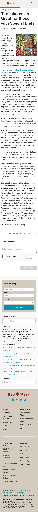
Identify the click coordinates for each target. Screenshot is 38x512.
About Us (6, 413)
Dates (6, 293)
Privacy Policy (7, 493)
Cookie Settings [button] (19, 493)
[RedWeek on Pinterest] (25, 399)
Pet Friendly (24, 461)
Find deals (19, 307)
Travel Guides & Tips (10, 7)
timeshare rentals (8, 332)
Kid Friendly (24, 457)
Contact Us (7, 422)
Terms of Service (24, 490)
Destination (8, 286)
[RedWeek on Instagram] (17, 399)
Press (5, 429)
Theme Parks (25, 464)
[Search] (31, 3)
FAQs (22, 428)
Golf (21, 454)
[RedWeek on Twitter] (21, 399)
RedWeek (28, 28)
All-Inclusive (24, 447)
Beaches (23, 450)
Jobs (5, 426)
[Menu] (35, 3)
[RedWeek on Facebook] (13, 399)
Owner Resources (26, 425)
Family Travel (6, 10)
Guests (6, 299)
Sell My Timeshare (10, 482)
